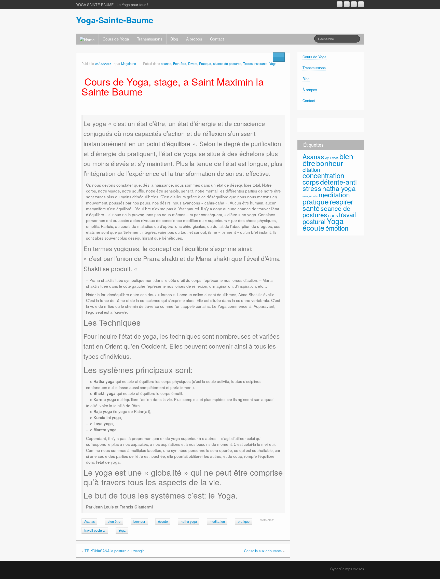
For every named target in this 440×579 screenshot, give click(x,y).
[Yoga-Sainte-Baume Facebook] (347, 4)
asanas (166, 63)
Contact (217, 39)
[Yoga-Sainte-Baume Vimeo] (354, 4)
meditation (217, 521)
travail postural (94, 530)
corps (310, 182)
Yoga (273, 63)
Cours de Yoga (116, 39)
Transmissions (149, 39)
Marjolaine (128, 63)
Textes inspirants (255, 63)
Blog (174, 39)
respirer (341, 201)
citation (311, 169)
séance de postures (227, 63)
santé (311, 208)
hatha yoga (189, 521)
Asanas (89, 521)
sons (333, 215)
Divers (192, 63)
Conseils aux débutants (263, 550)
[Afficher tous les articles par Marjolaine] (139, 63)
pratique (244, 521)
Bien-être (179, 63)
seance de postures (326, 211)
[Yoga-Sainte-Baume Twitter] (361, 4)
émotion (336, 227)
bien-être (114, 521)
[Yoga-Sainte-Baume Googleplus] (339, 4)
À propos (194, 39)
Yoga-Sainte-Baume (114, 20)
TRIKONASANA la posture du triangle (115, 550)
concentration (323, 175)
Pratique (205, 63)
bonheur (139, 521)
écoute (163, 521)
